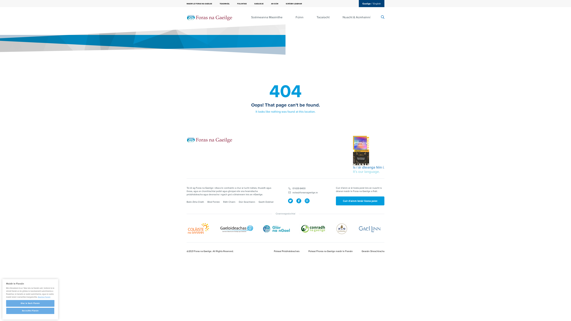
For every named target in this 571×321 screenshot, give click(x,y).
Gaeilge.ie (258, 4)
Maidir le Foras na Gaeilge (199, 4)
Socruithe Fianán (30, 311)
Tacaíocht (323, 17)
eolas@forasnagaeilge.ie (305, 192)
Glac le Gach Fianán (30, 303)
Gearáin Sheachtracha (373, 251)
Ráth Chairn (229, 201)
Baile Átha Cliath (195, 201)
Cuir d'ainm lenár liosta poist (360, 201)
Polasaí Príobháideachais (286, 251)
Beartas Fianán (44, 297)
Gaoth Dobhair (266, 201)
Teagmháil (225, 4)
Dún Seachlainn (247, 201)
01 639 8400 (299, 188)
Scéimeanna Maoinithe (267, 17)
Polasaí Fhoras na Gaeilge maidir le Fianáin (330, 251)
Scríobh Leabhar (294, 4)
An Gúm (274, 4)
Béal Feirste (213, 201)
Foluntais (242, 4)
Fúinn (299, 17)
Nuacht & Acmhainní (356, 17)
